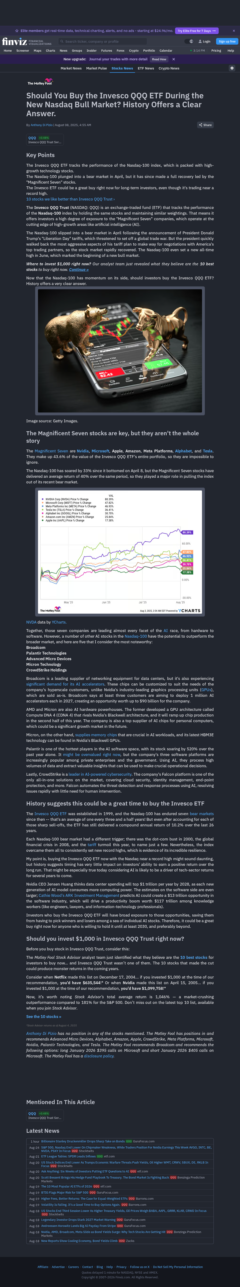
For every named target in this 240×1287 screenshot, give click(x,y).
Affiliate (43, 1267)
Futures (106, 50)
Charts (50, 50)
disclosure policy (98, 1056)
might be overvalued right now (91, 754)
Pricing (216, 50)
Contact (87, 1267)
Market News (71, 68)
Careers (73, 1267)
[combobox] (102, 41)
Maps (37, 50)
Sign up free (227, 41)
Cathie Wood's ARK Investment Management (79, 895)
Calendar (166, 50)
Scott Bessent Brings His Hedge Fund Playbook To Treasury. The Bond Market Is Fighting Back (105, 1177)
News (63, 50)
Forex (120, 50)
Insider (92, 50)
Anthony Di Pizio (41, 125)
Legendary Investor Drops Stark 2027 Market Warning (78, 1219)
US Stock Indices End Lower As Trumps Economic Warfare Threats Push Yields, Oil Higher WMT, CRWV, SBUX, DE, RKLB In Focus (124, 1164)
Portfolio (149, 50)
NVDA (31, 622)
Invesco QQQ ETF (50, 813)
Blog (100, 1267)
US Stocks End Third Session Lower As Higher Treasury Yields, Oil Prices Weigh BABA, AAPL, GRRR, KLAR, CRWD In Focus (123, 1211)
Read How (159, 59)
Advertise (58, 1267)
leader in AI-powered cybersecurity (100, 774)
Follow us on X (140, 1267)
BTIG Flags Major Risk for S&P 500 (64, 1192)
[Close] (234, 30)
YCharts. (59, 622)
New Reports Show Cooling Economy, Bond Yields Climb (79, 1241)
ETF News (146, 68)
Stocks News (122, 68)
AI (166, 630)
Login (206, 41)
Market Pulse (96, 68)
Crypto (134, 50)
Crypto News (169, 68)
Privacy (121, 1267)
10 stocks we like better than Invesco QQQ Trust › (70, 199)
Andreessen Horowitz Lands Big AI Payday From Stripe (78, 1226)
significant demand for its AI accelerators (65, 684)
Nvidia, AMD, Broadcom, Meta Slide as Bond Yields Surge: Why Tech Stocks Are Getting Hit (103, 1232)
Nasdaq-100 (136, 636)
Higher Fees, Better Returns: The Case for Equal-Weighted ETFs (84, 1198)
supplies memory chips (96, 734)
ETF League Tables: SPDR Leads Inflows (68, 1156)
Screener (22, 50)
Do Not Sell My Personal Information (178, 1267)
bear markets (202, 813)
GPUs (206, 689)
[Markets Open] (191, 50)
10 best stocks (193, 957)
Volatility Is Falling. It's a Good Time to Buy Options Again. (80, 1204)
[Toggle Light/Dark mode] (189, 41)
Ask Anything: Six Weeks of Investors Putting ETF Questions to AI (85, 1171)
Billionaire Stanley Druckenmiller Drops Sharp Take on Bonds (83, 1141)
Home (8, 50)
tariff (92, 844)
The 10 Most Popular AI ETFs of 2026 (66, 1186)
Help (231, 50)
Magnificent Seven (51, 451)
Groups (77, 50)
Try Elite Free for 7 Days (194, 31)
